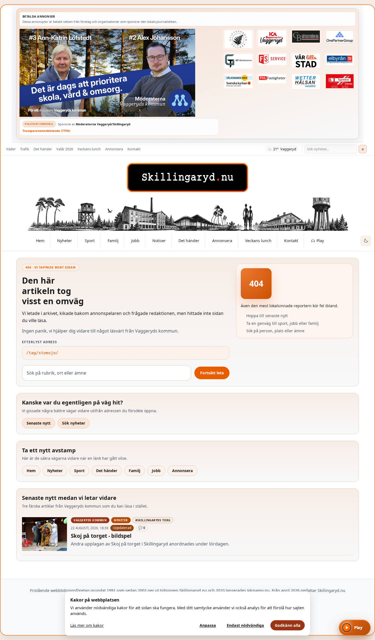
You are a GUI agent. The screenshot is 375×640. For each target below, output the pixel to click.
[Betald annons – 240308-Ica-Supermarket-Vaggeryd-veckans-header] (272, 38)
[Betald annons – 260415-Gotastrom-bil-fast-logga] (306, 36)
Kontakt (134, 148)
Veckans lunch (89, 148)
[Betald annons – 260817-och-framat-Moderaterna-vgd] (119, 73)
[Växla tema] (366, 241)
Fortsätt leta (212, 372)
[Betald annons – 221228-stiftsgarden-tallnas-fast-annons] (238, 39)
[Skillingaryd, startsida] (187, 177)
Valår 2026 (64, 148)
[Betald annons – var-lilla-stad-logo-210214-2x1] (306, 61)
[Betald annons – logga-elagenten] (340, 81)
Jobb (156, 470)
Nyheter (55, 470)
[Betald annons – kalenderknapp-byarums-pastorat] (238, 81)
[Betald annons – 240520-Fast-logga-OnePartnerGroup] (340, 37)
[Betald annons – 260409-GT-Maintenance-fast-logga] (238, 61)
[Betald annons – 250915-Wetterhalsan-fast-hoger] (306, 82)
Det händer (42, 148)
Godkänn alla (288, 625)
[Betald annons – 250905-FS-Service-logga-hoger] (272, 59)
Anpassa (208, 625)
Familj (134, 470)
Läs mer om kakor (87, 625)
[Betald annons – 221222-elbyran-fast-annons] (340, 59)
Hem (31, 470)
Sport (79, 470)
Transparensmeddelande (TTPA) (46, 131)
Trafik (24, 148)
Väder (11, 148)
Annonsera (114, 148)
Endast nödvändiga (245, 625)
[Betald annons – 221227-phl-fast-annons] (272, 79)
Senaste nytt (39, 423)
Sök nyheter (73, 423)
